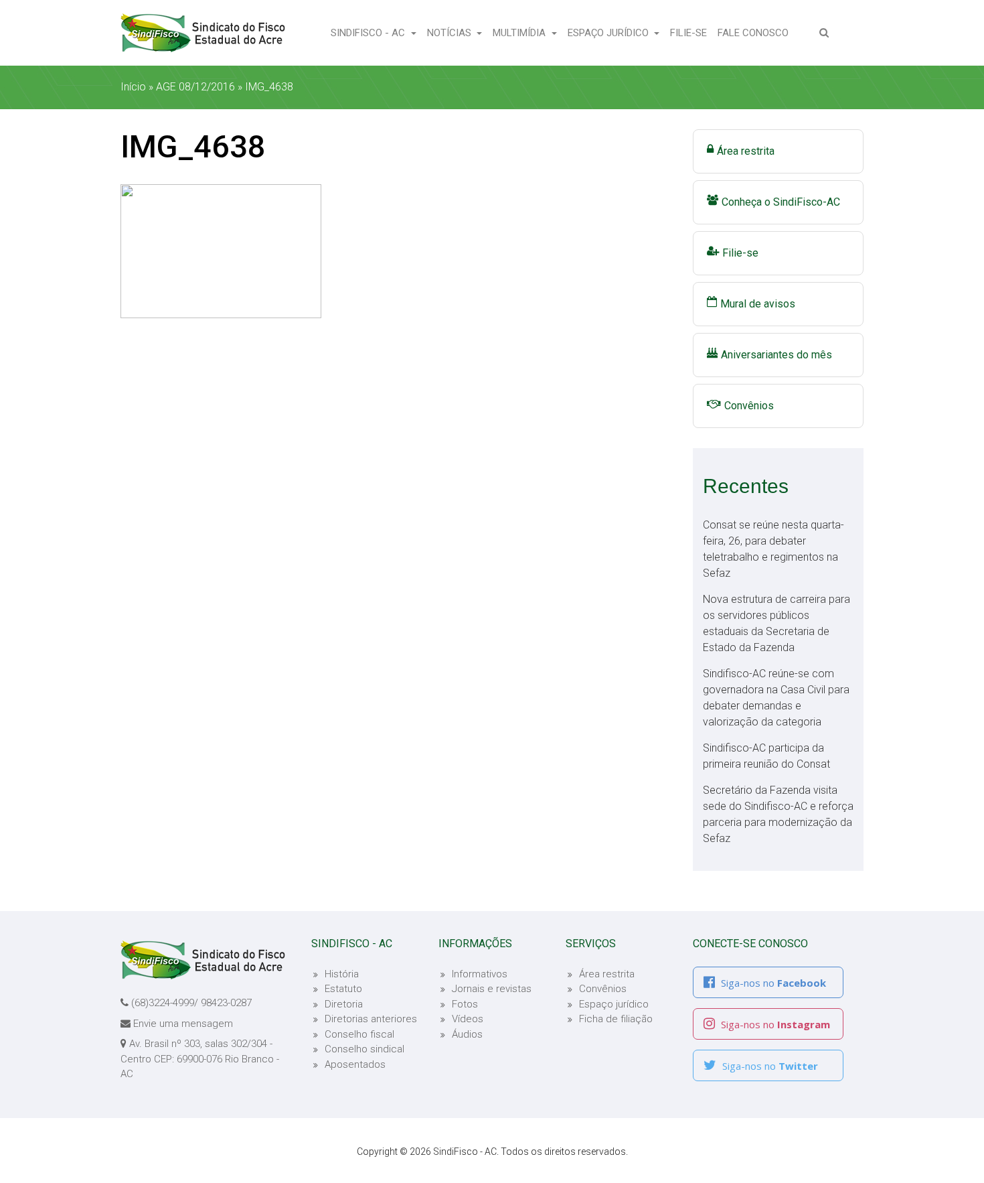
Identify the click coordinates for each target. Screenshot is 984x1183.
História (342, 974)
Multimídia (520, 33)
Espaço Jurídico (609, 33)
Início (133, 86)
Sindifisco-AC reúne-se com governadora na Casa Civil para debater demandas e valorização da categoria (776, 697)
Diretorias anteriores (371, 1019)
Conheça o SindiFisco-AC (781, 202)
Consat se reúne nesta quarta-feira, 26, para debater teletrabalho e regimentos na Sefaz (773, 548)
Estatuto (343, 989)
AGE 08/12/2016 (195, 86)
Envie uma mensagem (183, 1024)
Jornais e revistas (491, 989)
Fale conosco (756, 32)
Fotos (465, 1004)
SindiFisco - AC (369, 33)
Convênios (749, 405)
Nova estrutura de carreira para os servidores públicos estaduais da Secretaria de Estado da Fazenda (776, 623)
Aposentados (355, 1064)
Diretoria (344, 1004)
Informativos (479, 974)
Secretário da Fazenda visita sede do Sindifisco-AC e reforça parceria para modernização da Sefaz (778, 814)
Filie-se (691, 32)
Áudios (467, 1034)
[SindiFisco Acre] (202, 33)
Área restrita (745, 151)
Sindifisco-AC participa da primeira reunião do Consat (766, 756)
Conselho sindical (364, 1049)
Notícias (450, 33)
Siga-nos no (772, 982)
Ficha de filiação (616, 1019)
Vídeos (467, 1019)
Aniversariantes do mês (776, 354)
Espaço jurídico (614, 1004)
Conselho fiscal (359, 1034)
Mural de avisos (757, 303)
